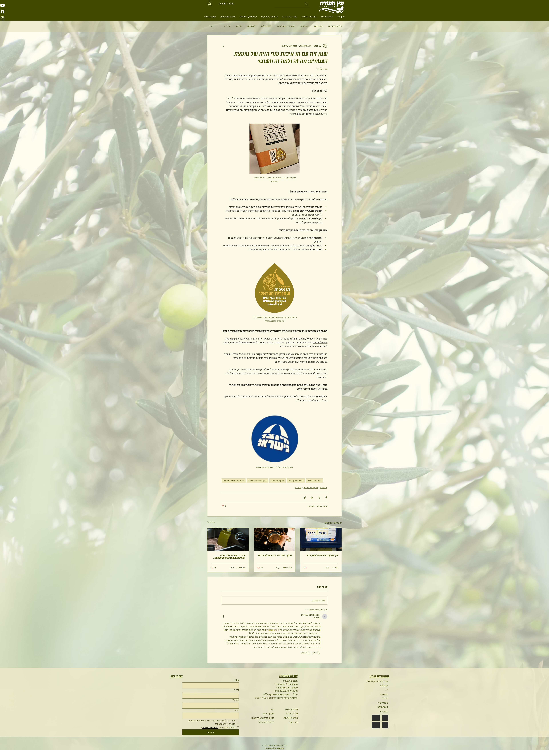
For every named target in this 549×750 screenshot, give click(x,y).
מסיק (239, 26)
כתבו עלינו (266, 26)
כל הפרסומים (335, 26)
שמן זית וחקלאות (286, 26)
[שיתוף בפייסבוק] (326, 497)
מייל (236, 690)
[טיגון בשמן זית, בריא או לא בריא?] (274, 539)
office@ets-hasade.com (276, 694)
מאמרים (304, 26)
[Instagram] (2, 18)
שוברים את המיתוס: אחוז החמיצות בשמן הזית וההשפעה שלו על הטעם (229, 556)
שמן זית (298, 487)
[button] (209, 3)
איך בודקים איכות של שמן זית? (322, 555)
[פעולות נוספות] (223, 46)
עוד (228, 26)
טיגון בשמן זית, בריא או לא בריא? (275, 555)
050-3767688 (282, 691)
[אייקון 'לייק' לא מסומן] (319, 653)
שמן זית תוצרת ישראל (257, 480)
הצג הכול (211, 522)
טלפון (236, 700)
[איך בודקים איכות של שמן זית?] (321, 539)
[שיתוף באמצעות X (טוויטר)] (319, 497)
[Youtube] (2, 5)
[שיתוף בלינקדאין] (312, 497)
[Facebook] (2, 11)
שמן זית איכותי (277, 480)
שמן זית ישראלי (314, 480)
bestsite (280, 748)
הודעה (236, 710)
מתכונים (318, 26)
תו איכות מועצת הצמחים (233, 480)
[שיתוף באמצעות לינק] (305, 497)
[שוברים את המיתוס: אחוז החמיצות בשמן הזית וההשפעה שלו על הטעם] (228, 539)
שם (237, 680)
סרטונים (251, 26)
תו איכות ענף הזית (296, 480)
